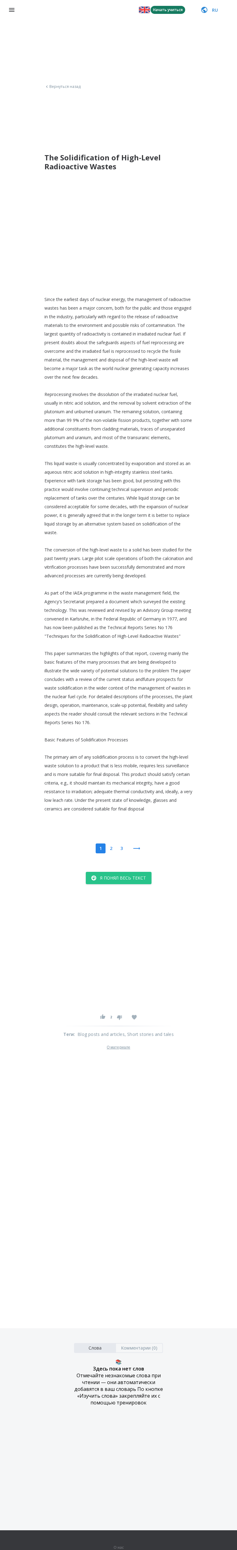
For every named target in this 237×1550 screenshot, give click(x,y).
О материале (118, 1047)
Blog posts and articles (101, 1034)
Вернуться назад (65, 87)
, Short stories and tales (149, 1034)
